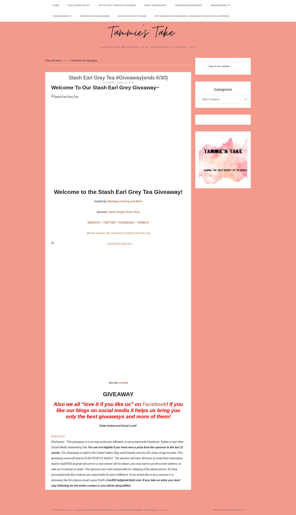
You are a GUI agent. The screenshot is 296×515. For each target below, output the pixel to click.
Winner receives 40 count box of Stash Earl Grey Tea (118, 233)
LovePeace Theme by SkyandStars (94, 510)
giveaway (108, 83)
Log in (164, 510)
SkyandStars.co (235, 510)
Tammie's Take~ (148, 32)
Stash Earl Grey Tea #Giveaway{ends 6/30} (118, 77)
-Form (61, 436)
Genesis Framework (131, 510)
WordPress (152, 510)
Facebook (154, 404)
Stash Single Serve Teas (124, 212)
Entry (54, 436)
